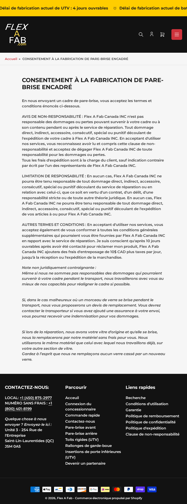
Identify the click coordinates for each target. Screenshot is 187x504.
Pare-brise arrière (81, 433)
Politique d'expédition (146, 428)
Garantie (133, 410)
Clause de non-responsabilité (152, 434)
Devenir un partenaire (85, 463)
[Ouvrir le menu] (176, 34)
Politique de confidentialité (151, 422)
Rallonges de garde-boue (88, 445)
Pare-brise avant (80, 427)
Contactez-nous (80, 421)
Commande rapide (82, 415)
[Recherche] (141, 34)
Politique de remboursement (152, 416)
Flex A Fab (64, 498)
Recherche (136, 397)
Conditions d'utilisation (147, 403)
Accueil (11, 59)
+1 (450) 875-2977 (36, 397)
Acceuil (72, 397)
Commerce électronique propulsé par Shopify (108, 498)
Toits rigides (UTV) (82, 439)
